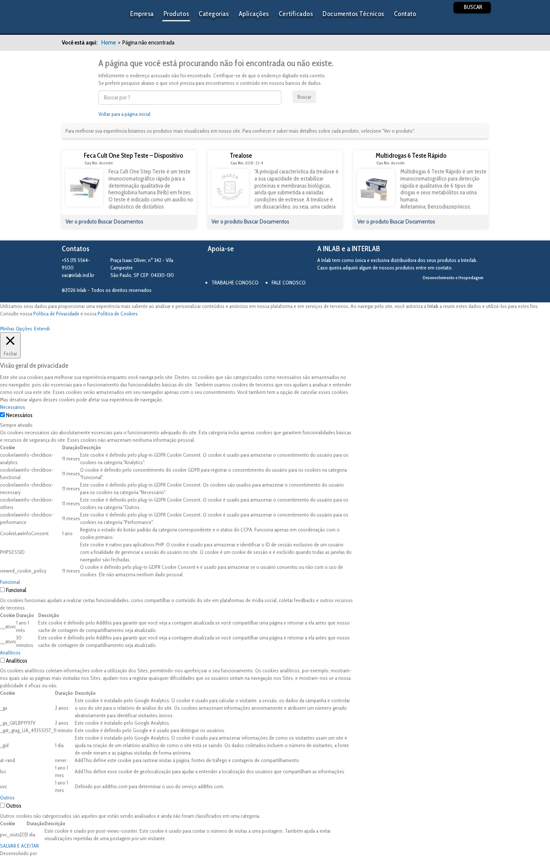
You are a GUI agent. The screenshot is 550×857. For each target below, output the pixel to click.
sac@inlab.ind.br (78, 275)
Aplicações (254, 14)
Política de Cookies (118, 313)
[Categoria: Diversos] (218, 159)
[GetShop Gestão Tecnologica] (457, 290)
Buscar (304, 96)
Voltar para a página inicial (124, 114)
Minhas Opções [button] (16, 328)
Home (108, 42)
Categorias (214, 14)
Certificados (296, 14)
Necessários (19, 415)
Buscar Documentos (120, 221)
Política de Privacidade (56, 313)
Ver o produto (81, 221)
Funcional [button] (10, 582)
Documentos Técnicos (353, 14)
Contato (405, 14)
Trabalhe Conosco (235, 282)
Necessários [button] (12, 407)
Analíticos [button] (10, 652)
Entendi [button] (42, 328)
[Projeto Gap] (249, 266)
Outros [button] (7, 797)
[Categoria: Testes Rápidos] (72, 159)
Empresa (142, 14)
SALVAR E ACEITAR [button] (19, 845)
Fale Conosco (289, 282)
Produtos (176, 14)
